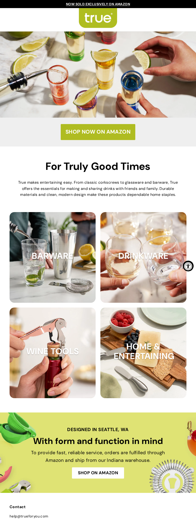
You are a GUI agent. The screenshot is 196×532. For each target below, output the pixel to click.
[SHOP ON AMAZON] (98, 452)
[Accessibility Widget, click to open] (188, 266)
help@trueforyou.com (29, 516)
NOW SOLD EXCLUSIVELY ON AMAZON (98, 4)
